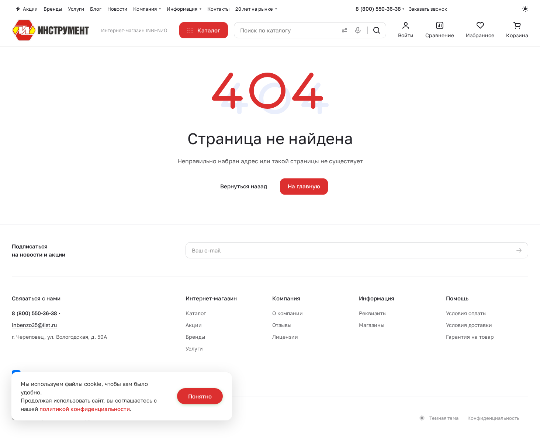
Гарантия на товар (470, 337)
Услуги (194, 348)
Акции (194, 325)
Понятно (200, 396)
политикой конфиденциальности (84, 408)
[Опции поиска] (343, 30)
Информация (376, 298)
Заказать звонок (428, 9)
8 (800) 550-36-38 (378, 9)
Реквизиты (373, 313)
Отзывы (281, 325)
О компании (287, 313)
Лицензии (285, 337)
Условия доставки (469, 325)
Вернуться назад (243, 186)
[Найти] (376, 30)
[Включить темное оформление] (525, 9)
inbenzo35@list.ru (34, 325)
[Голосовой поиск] (359, 30)
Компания (286, 298)
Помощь (457, 298)
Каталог (196, 313)
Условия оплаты (466, 313)
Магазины (371, 325)
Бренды (195, 337)
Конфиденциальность (493, 418)
